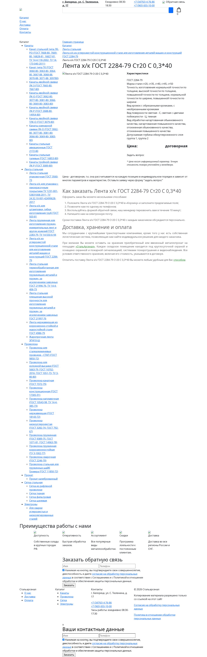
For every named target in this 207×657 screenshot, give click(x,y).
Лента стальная (33, 169)
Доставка (25, 25)
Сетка (63, 600)
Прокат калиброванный (43, 478)
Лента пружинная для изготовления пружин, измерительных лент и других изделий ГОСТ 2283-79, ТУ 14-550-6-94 (42, 227)
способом (179, 260)
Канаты (28, 45)
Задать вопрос (135, 155)
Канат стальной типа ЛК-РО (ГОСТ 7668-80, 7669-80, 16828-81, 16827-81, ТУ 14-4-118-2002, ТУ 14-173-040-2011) (44, 56)
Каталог (24, 17)
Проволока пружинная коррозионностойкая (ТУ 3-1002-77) (42, 449)
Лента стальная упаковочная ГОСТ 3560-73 (43, 176)
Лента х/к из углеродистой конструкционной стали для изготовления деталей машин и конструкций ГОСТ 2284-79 (43, 249)
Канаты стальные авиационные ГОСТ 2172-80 (40, 147)
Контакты (25, 32)
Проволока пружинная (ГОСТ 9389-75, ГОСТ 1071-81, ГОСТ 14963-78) (43, 438)
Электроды (30, 504)
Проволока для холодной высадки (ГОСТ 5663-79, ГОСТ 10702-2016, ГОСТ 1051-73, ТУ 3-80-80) (44, 369)
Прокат (28, 475)
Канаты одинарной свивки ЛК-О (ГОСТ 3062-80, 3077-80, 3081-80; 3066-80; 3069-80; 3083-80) (43, 133)
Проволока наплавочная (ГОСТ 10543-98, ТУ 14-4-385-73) (44, 402)
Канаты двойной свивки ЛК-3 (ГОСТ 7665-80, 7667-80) (43, 85)
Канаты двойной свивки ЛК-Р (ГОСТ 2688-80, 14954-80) (43, 111)
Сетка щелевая (38, 500)
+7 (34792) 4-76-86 (144, 1)
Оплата (24, 28)
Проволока (31, 344)
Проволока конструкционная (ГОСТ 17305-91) (43, 391)
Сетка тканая (37, 493)
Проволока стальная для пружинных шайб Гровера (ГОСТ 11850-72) (44, 468)
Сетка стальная (33, 482)
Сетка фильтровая (40, 497)
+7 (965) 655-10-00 (144, 5)
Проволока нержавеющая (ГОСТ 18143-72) (41, 413)
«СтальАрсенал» (85, 246)
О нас (23, 21)
